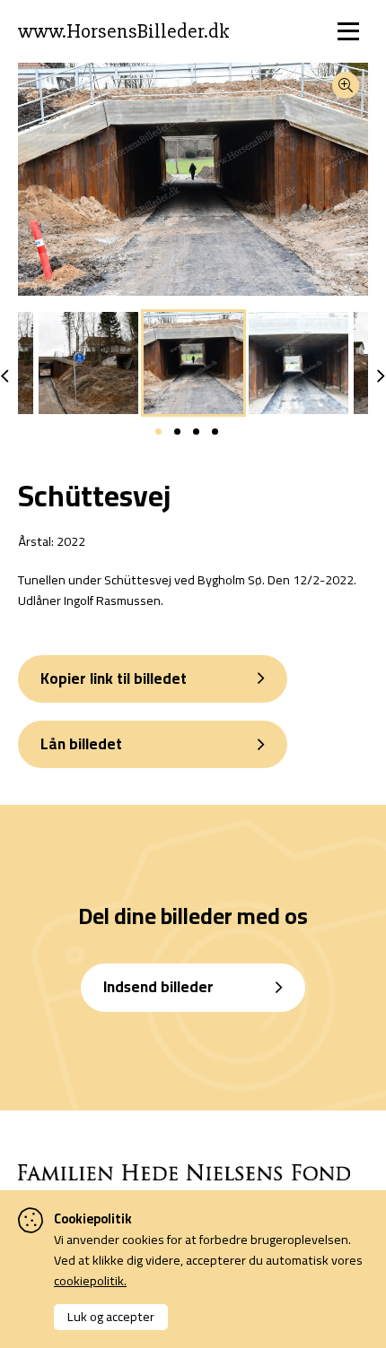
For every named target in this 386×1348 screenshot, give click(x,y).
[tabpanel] (193, 363)
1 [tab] (158, 431)
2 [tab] (177, 431)
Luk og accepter (110, 1316)
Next (381, 376)
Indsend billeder (158, 986)
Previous (5, 376)
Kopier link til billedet (113, 678)
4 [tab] (215, 431)
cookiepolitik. (90, 1280)
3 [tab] (196, 431)
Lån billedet (81, 744)
